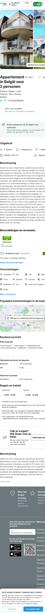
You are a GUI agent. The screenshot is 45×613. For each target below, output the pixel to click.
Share (30, 77)
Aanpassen (12, 609)
